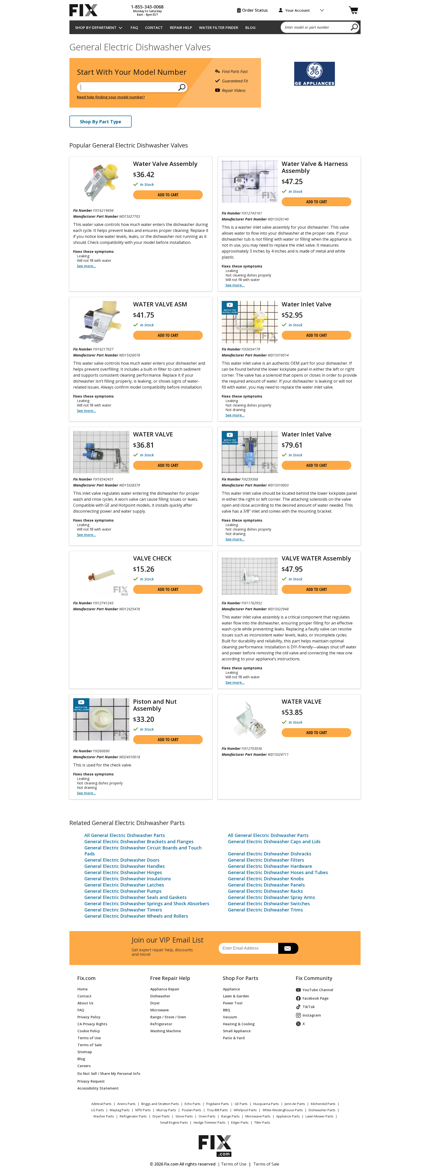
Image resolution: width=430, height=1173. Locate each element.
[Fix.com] (85, 10)
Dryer (155, 1003)
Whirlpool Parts (245, 1110)
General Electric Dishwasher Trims (265, 910)
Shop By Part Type (100, 122)
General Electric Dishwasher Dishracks (269, 854)
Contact (154, 27)
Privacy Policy (89, 1017)
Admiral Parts (101, 1104)
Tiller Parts (262, 1122)
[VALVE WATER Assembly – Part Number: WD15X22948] (250, 576)
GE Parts (241, 1104)
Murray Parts (166, 1110)
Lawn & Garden (236, 996)
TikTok (309, 1006)
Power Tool (232, 1003)
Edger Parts (240, 1122)
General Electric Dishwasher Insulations (127, 879)
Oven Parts (207, 1116)
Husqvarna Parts (266, 1104)
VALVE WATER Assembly (316, 558)
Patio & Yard (234, 1037)
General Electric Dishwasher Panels (266, 885)
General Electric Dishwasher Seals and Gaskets (135, 897)
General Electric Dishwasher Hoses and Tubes (278, 872)
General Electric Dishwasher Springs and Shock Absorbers (146, 903)
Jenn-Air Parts (295, 1104)
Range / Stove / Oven (168, 1017)
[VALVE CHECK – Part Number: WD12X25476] (101, 576)
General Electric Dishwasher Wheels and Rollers (136, 916)
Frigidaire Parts (217, 1104)
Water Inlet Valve (306, 304)
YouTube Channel (318, 989)
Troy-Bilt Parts (217, 1110)
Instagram (312, 1015)
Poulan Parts (191, 1110)
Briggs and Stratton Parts (160, 1104)
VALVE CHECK (152, 558)
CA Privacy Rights (92, 1024)
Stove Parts (184, 1116)
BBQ (226, 1010)
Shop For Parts (240, 978)
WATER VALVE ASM (160, 304)
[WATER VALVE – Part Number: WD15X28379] (101, 452)
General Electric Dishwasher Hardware (270, 866)
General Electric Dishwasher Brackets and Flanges (139, 841)
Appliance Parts (288, 1116)
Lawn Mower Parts (319, 1116)
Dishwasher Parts (322, 1110)
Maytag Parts (120, 1110)
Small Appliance (237, 1031)
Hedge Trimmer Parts (209, 1122)
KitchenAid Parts (323, 1104)
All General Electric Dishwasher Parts (124, 835)
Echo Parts (193, 1104)
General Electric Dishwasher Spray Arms (271, 897)
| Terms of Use (232, 1164)
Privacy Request (91, 1081)
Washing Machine (165, 1031)
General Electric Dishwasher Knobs (266, 879)
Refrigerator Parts (133, 1116)
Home (82, 989)
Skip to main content (215, 7)
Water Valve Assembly (165, 163)
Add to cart (168, 195)
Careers (84, 1065)
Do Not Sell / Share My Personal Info (106, 1073)
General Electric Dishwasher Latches (124, 885)
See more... (86, 266)
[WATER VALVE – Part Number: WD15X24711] (250, 720)
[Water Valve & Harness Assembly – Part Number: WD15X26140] (250, 181)
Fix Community (314, 978)
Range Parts (230, 1116)
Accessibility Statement (98, 1088)
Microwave (159, 1010)
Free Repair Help (170, 978)
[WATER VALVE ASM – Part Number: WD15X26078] (101, 322)
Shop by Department (95, 27)
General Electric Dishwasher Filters (266, 860)
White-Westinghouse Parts (283, 1110)
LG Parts (97, 1110)
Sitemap (84, 1051)
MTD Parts (143, 1110)
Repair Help (181, 27)
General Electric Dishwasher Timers (123, 910)
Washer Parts (103, 1116)
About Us (85, 1003)
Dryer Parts (161, 1116)
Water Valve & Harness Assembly (315, 167)
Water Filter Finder (218, 27)
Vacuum (230, 1017)
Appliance (231, 989)
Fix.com (86, 978)
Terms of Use (89, 1037)
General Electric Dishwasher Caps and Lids (274, 841)
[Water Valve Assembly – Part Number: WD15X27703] (101, 182)
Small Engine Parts (174, 1122)
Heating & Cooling (239, 1024)
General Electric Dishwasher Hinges (123, 872)
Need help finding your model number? (111, 97)
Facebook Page (315, 998)
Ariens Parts (126, 1104)
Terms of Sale (89, 1044)
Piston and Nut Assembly (155, 704)
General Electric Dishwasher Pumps (122, 891)
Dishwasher (160, 996)
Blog (250, 27)
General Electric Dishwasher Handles (124, 866)
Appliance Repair (164, 989)
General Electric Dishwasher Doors (122, 860)
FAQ (134, 27)
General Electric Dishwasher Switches (269, 903)
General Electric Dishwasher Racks (265, 891)
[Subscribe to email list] (288, 948)
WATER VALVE (153, 434)
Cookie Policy (88, 1031)
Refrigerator (161, 1024)
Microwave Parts (257, 1116)
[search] (354, 27)
